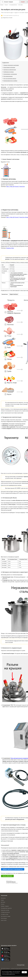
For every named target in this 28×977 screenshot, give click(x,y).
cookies (10, 971)
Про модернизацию (8, 76)
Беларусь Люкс (10, 248)
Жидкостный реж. (14, 294)
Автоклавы (20, 4)
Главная (1, 4)
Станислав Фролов (10, 881)
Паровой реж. (5, 294)
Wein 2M (12, 186)
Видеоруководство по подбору (10, 80)
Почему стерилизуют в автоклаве (11, 65)
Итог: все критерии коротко (10, 78)
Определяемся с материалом (10, 74)
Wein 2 (8, 186)
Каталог (6, 4)
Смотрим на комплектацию (10, 69)
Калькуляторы (20, 965)
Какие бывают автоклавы (9, 67)
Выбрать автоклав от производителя (12, 869)
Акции (23, 1)
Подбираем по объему (9, 71)
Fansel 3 (17, 186)
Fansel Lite (22, 186)
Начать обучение (7, 876)
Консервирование (13, 4)
